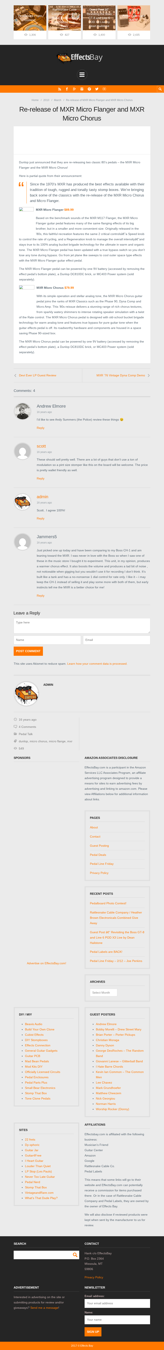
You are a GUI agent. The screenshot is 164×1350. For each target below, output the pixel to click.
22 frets (30, 1139)
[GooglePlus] (74, 89)
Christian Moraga (107, 1040)
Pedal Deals (98, 854)
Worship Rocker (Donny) (112, 1109)
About (94, 827)
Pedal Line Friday (102, 863)
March (57, 100)
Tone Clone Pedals (37, 1098)
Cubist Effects (34, 1034)
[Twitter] (97, 89)
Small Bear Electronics (40, 1088)
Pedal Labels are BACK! (106, 951)
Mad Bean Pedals (37, 1061)
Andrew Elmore (106, 1024)
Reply (40, 428)
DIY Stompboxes (36, 1040)
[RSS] (59, 89)
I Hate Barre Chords (109, 1066)
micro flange (57, 741)
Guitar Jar (31, 1150)
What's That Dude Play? (41, 1198)
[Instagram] (82, 89)
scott (41, 446)
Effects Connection (37, 1045)
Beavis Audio (33, 1024)
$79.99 (69, 287)
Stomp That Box (36, 1093)
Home (35, 100)
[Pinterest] (89, 89)
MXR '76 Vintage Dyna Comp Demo (121, 375)
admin (42, 496)
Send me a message (44, 1307)
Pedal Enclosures (36, 1077)
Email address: (94, 1296)
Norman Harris (106, 1103)
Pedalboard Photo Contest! (108, 903)
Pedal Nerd (32, 1182)
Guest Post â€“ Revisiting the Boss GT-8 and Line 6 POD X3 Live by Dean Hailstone (117, 937)
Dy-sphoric (32, 1145)
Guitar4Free (33, 1155)
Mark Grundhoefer (108, 1088)
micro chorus (38, 741)
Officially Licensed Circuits (42, 1072)
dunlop (23, 741)
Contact (95, 836)
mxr (69, 741)
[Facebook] (67, 89)
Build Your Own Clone (39, 1029)
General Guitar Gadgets (41, 1050)
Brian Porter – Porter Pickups (115, 1034)
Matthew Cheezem (108, 1093)
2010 (46, 100)
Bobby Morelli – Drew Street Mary (118, 1029)
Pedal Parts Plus (36, 1082)
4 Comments (27, 726)
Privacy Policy (99, 873)
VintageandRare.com (39, 1192)
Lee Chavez (104, 1082)
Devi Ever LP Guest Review (37, 375)
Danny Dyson (105, 1045)
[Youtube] (104, 89)
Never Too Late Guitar (40, 1176)
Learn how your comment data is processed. (97, 663)
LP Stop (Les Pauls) (38, 1171)
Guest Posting (99, 845)
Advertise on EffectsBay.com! (46, 963)
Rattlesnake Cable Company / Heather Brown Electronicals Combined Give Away (116, 918)
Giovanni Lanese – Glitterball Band (119, 1061)
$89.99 (69, 209)
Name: (89, 1312)
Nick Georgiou (105, 1098)
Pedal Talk (26, 734)
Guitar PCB (32, 1056)
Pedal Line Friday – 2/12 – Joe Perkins (116, 961)
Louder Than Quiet (38, 1166)
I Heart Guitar (34, 1160)
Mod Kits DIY (33, 1066)
